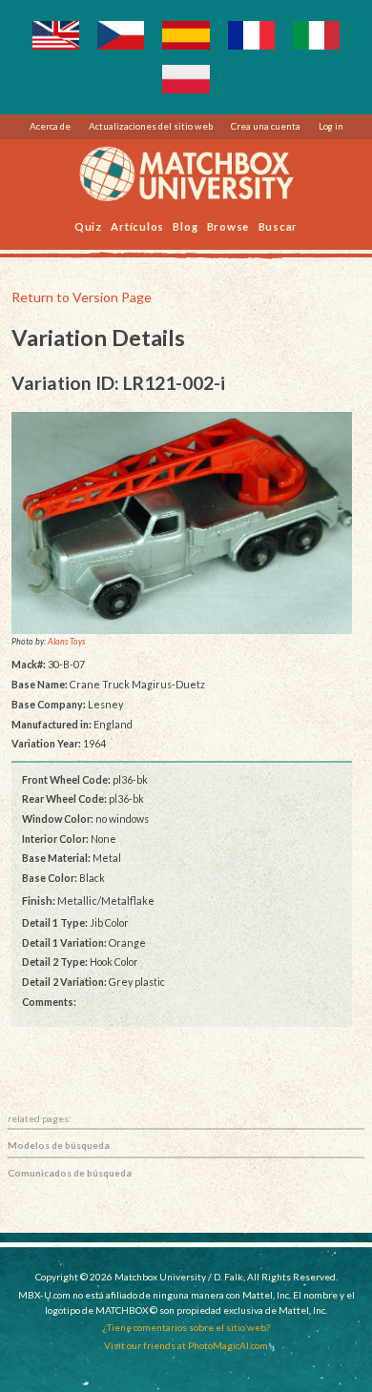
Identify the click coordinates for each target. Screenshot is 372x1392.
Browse (228, 225)
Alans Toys (66, 642)
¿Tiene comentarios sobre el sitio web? (186, 1327)
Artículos (137, 225)
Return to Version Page (81, 297)
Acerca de (50, 126)
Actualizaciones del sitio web (151, 126)
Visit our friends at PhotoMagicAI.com (186, 1345)
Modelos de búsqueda (59, 1145)
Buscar (278, 225)
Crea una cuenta (265, 126)
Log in (331, 126)
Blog (185, 225)
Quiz (88, 225)
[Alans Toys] (182, 523)
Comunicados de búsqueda (70, 1172)
